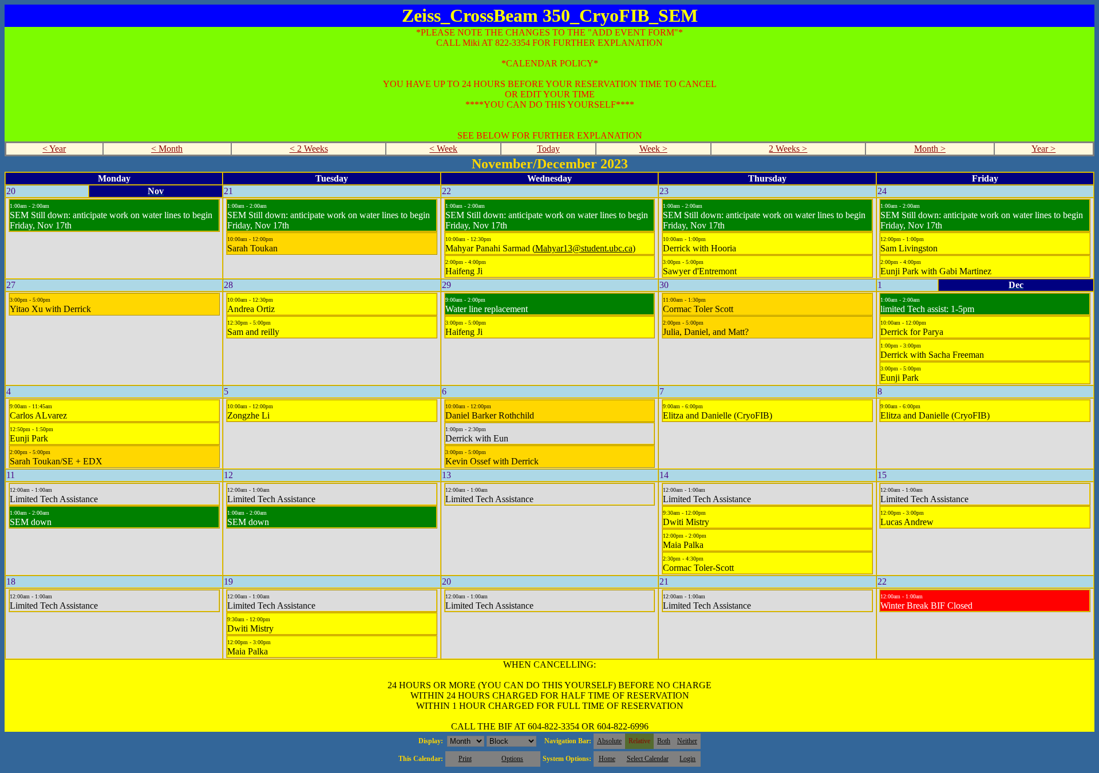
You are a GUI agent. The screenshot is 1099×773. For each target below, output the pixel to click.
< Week (443, 148)
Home (607, 759)
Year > (1043, 148)
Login (687, 759)
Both (663, 741)
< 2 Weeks (309, 148)
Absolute (609, 741)
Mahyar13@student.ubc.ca (583, 248)
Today (548, 148)
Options (512, 759)
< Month (167, 148)
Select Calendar (648, 759)
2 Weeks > (788, 148)
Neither (687, 741)
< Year (54, 148)
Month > (930, 148)
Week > (653, 148)
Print (465, 759)
